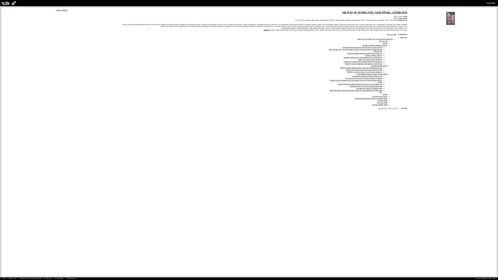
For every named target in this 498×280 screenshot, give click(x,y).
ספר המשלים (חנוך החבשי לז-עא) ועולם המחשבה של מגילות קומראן (360, 84)
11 (379, 108)
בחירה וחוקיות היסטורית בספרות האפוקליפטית (367, 76)
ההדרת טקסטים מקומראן (379, 66)
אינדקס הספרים (71, 278)
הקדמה (385, 43)
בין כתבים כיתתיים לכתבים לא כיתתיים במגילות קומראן (364, 53)
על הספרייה (47, 278)
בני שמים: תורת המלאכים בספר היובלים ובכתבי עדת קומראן (363, 62)
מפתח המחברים (382, 103)
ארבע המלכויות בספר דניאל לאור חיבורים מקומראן (366, 86)
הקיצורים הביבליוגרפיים (380, 96)
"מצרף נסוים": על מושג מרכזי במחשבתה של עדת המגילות (363, 64)
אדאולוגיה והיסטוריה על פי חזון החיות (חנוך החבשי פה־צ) (363, 78)
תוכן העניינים (383, 41)
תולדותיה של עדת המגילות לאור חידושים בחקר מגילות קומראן (362, 47)
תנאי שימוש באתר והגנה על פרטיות (30, 278)
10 (382, 108)
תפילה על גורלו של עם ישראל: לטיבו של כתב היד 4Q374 (364, 70)
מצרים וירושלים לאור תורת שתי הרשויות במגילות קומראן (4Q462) (361, 68)
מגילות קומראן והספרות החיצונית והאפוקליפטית (372, 74)
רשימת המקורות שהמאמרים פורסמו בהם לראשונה (371, 98)
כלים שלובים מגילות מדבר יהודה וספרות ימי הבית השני (375, 39)
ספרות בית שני (391, 34)
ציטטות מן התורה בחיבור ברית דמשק (370, 60)
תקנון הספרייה (58, 278)
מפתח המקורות (383, 101)
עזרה (4, 278)
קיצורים (385, 94)
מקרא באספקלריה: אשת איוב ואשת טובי (369, 88)
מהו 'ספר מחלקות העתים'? (373, 55)
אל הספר (267, 30)
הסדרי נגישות (13, 278)
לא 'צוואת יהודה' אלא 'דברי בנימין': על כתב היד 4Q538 (364, 72)
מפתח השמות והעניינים (380, 105)
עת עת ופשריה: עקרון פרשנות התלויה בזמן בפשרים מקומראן (363, 57)
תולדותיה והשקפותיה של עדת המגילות (375, 45)
